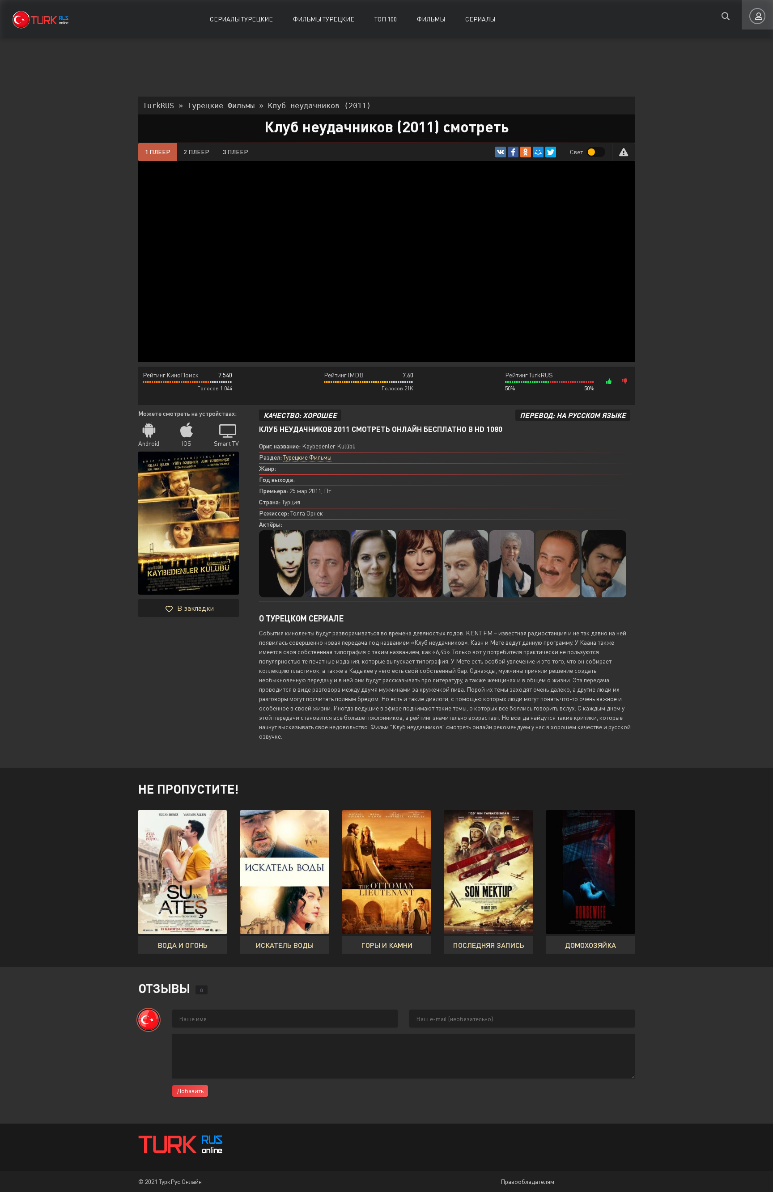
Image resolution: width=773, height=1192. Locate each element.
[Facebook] (513, 152)
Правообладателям (527, 1181)
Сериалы (480, 19)
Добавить (190, 1091)
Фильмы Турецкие (323, 19)
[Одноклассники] (525, 152)
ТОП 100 (385, 19)
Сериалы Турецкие (241, 19)
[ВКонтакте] (500, 152)
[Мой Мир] (538, 152)
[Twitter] (550, 152)
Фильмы (431, 19)
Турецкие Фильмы (307, 457)
